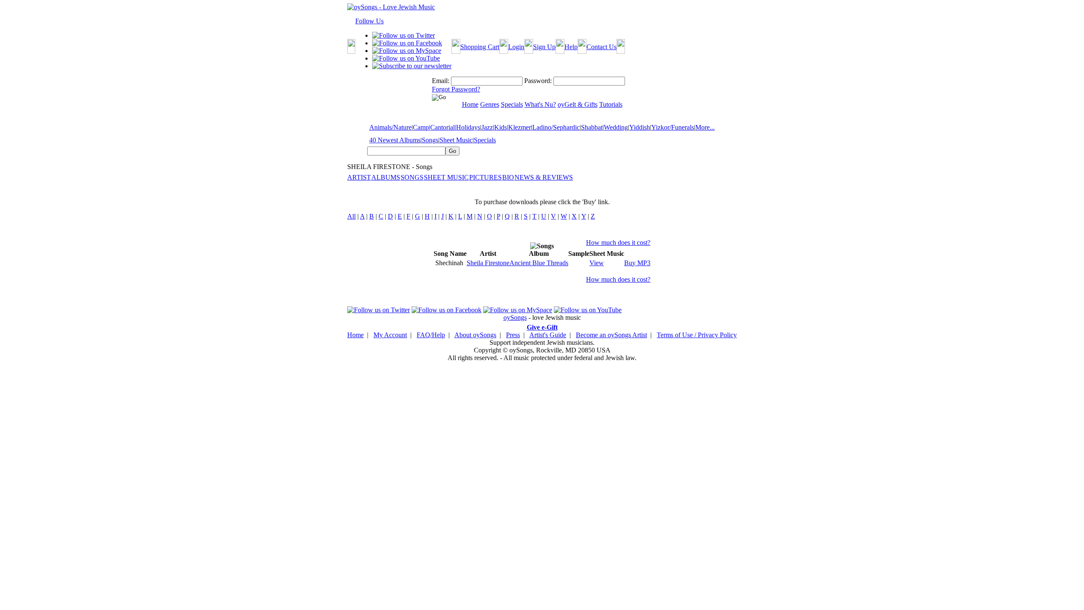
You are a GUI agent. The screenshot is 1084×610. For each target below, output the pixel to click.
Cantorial (442, 127)
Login (516, 46)
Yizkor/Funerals (672, 127)
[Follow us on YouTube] (406, 58)
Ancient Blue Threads (538, 262)
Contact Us (601, 46)
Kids (500, 127)
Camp (421, 127)
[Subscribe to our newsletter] (411, 65)
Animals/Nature (390, 127)
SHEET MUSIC (446, 177)
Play (573, 263)
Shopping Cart (479, 46)
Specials (485, 140)
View (596, 262)
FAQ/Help (431, 334)
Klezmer (519, 127)
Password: (538, 80)
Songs (430, 140)
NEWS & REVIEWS (543, 177)
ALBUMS (385, 177)
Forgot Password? (456, 89)
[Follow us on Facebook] (407, 43)
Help (571, 46)
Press (513, 334)
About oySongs (475, 334)
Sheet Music (456, 140)
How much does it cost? (618, 242)
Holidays (468, 127)
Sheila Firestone (488, 262)
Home (355, 334)
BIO (508, 177)
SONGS (412, 177)
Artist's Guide (547, 334)
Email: (440, 80)
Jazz (487, 127)
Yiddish (639, 127)
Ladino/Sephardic (556, 127)
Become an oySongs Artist (611, 334)
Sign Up (544, 46)
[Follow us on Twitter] (403, 35)
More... (705, 127)
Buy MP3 (637, 262)
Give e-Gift (542, 327)
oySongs (515, 317)
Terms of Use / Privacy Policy (697, 334)
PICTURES (485, 177)
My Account (390, 334)
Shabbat (592, 127)
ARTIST (359, 177)
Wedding (616, 127)
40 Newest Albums (394, 140)
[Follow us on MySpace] (406, 50)
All (351, 216)
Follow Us (369, 21)
